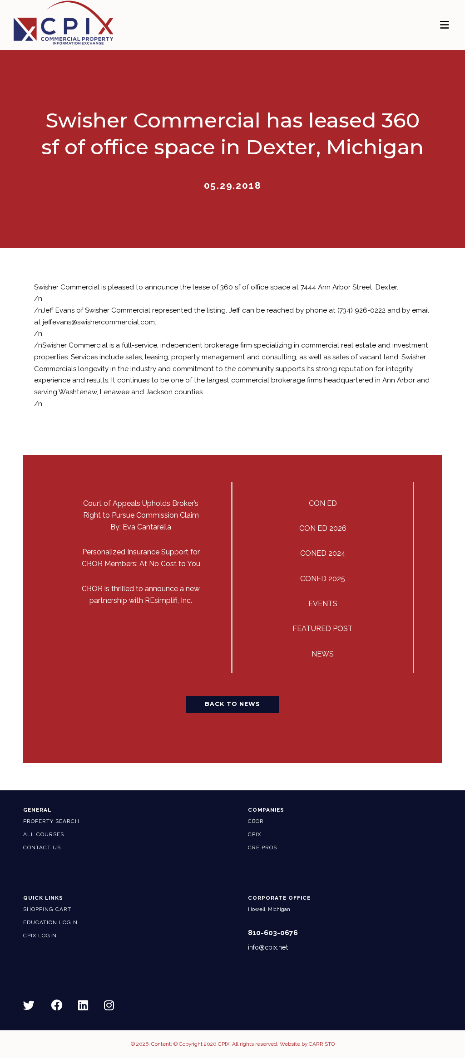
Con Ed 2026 (322, 528)
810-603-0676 (273, 933)
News (323, 654)
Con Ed (323, 503)
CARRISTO (322, 1044)
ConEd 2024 (323, 553)
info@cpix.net (268, 947)
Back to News (232, 703)
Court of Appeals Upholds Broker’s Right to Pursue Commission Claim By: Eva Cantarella (141, 515)
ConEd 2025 (322, 578)
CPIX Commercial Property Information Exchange (63, 22)
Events (322, 603)
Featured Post (322, 628)
